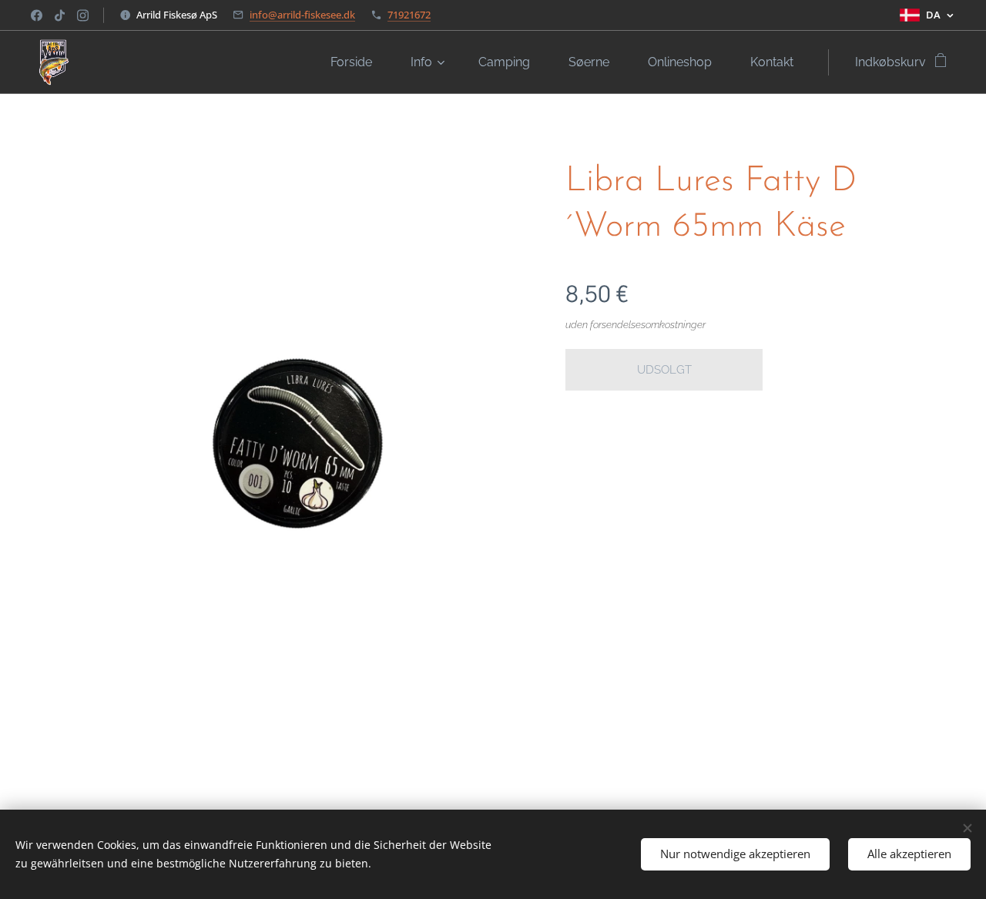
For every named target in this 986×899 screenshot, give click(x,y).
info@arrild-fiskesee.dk (302, 15)
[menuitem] (359, 62)
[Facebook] (36, 15)
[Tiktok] (59, 15)
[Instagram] (82, 15)
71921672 (409, 15)
